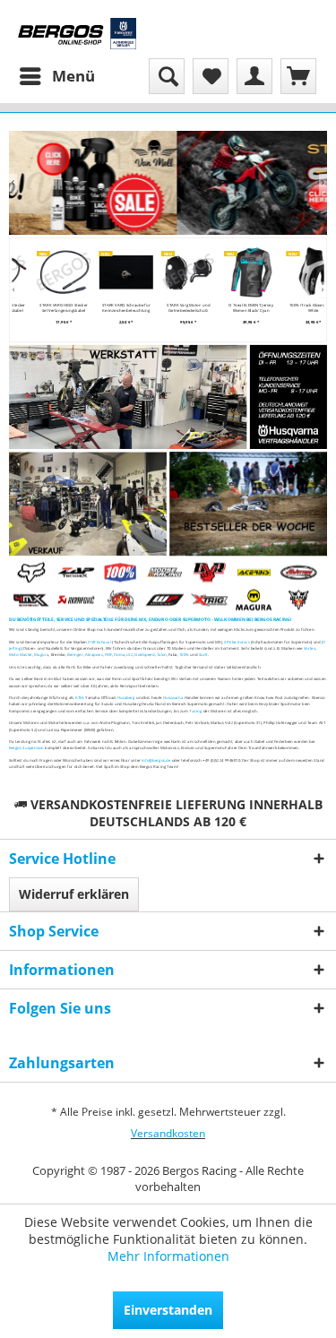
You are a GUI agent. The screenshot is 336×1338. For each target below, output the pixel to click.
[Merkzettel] (210, 76)
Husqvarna (173, 698)
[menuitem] (56, 76)
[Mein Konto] (254, 76)
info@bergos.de (156, 760)
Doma (119, 655)
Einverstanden (168, 1309)
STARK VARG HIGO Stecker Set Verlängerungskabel (53, 307)
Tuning (195, 710)
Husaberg (126, 698)
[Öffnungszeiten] (288, 397)
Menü (73, 75)
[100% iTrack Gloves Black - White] (302, 271)
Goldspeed (144, 655)
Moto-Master (20, 655)
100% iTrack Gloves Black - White (302, 307)
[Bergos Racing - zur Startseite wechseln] (77, 33)
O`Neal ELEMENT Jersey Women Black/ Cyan (240, 307)
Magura (41, 655)
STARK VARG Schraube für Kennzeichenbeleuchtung (114, 307)
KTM (79, 698)
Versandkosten (168, 1133)
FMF (108, 655)
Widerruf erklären (74, 893)
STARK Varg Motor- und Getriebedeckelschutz (177, 307)
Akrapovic (94, 655)
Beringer (75, 655)
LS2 (129, 655)
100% (184, 655)
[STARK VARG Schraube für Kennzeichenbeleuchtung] (115, 271)
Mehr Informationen (168, 1256)
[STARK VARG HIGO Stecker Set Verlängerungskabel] (52, 271)
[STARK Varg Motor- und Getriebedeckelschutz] (176, 271)
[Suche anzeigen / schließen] (167, 76)
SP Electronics (236, 641)
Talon (162, 655)
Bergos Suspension (26, 748)
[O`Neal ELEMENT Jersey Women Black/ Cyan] (239, 271)
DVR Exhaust (99, 641)
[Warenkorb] (298, 76)
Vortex (309, 648)
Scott (203, 655)
